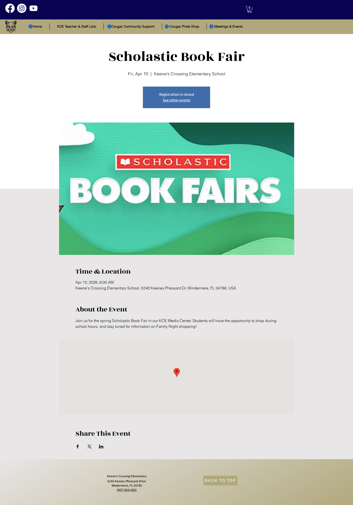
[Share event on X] (89, 446)
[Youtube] (33, 8)
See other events (176, 100)
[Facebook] (10, 8)
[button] (250, 9)
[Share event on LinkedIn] (101, 446)
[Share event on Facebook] (77, 446)
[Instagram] (21, 8)
